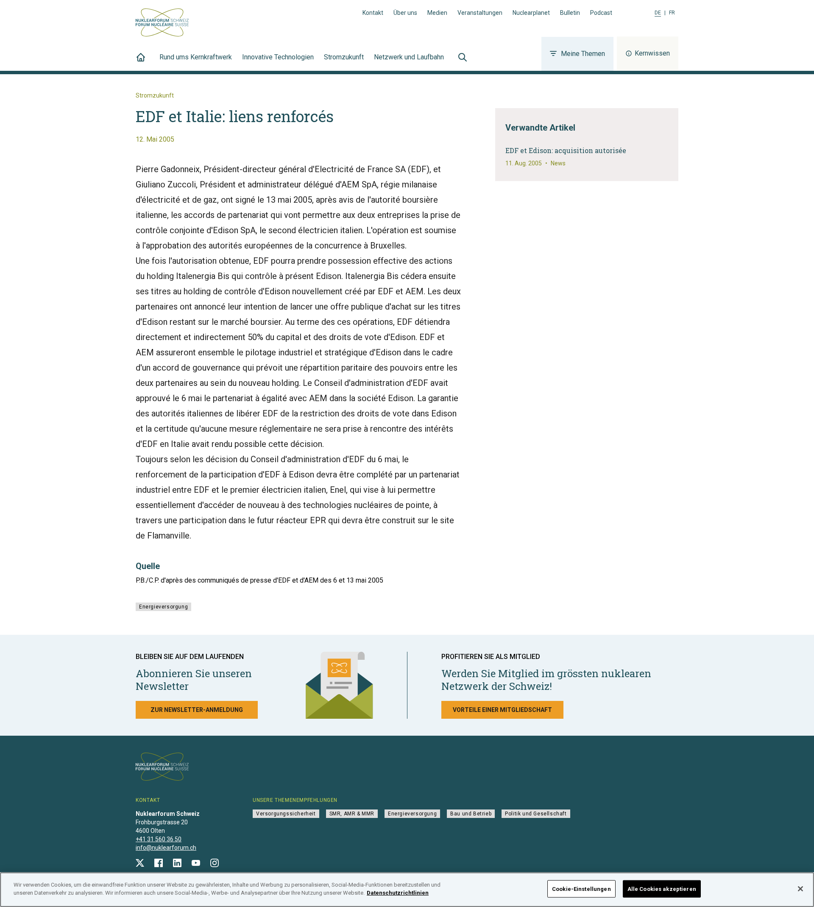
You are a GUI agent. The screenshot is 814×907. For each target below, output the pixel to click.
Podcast (601, 12)
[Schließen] (800, 888)
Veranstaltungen (479, 12)
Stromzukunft (344, 57)
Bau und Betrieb (470, 814)
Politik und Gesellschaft (535, 814)
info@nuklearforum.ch (166, 847)
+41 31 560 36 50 (158, 839)
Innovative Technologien (278, 57)
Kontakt (372, 12)
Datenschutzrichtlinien (398, 893)
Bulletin (570, 12)
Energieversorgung (163, 607)
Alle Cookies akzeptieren (661, 889)
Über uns (405, 12)
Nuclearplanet (531, 12)
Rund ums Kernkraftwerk (195, 57)
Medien (437, 12)
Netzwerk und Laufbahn (409, 57)
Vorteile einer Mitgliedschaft (502, 709)
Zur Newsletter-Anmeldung (197, 709)
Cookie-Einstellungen (581, 889)
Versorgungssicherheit (286, 814)
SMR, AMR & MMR (351, 814)
